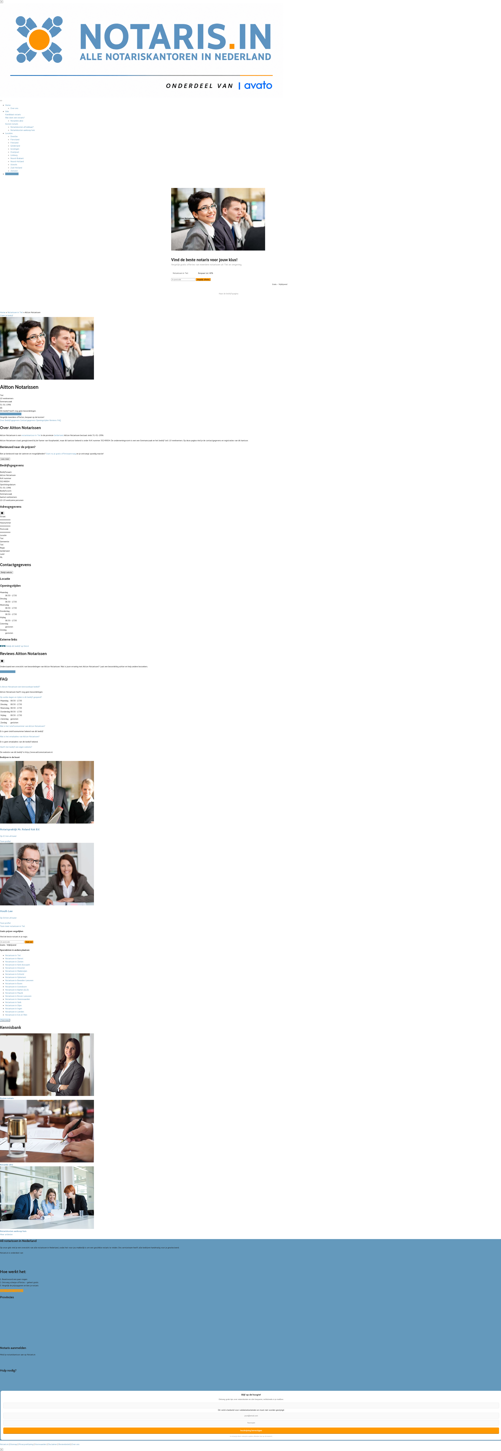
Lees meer (5, 459)
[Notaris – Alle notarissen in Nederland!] (141, 96)
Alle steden (5, 1341)
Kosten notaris (11, 124)
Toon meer (5, 1020)
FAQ (59, 420)
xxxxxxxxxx (5, 519)
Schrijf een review (7, 671)
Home (8, 105)
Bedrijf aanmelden (8, 1360)
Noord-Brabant (17, 158)
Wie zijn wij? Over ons (9, 1258)
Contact (3, 1386)
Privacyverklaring (26, 1444)
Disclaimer (52, 1444)
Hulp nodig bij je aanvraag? (11, 1383)
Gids (7, 111)
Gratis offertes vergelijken (11, 1290)
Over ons (14, 108)
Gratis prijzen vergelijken (10, 414)
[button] (20, 686)
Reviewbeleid (64, 1444)
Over (2, 420)
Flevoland (14, 139)
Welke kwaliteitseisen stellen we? (15, 1261)
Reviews (53, 420)
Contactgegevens (28, 420)
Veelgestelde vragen (9, 1377)
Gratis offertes (12, 174)
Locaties (9, 133)
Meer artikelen (6, 1234)
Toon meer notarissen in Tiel (12, 926)
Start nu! (29, 942)
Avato (26, 1252)
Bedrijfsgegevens (12, 420)
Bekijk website (6, 572)
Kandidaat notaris (13, 114)
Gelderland (15, 145)
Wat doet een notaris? (15, 117)
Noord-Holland (17, 161)
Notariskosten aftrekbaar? (22, 127)
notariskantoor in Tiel (31, 435)
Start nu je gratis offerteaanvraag (61, 453)
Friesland (14, 142)
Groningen (14, 149)
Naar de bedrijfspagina (228, 293)
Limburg (13, 155)
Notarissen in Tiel (15, 312)
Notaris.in (4, 1444)
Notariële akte (16, 120)
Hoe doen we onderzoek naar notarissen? (18, 1264)
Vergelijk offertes (203, 280)
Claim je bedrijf (6, 315)
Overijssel (14, 152)
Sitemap (13, 1444)
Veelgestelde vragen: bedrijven (13, 1364)
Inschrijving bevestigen (251, 1430)
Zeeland (13, 170)
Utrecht (13, 164)
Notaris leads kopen (8, 1357)
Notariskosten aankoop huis (22, 130)
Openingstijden (42, 420)
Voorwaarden (40, 1444)
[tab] (250, 686)
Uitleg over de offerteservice (13, 1380)
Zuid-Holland (16, 167)
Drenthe (14, 136)
